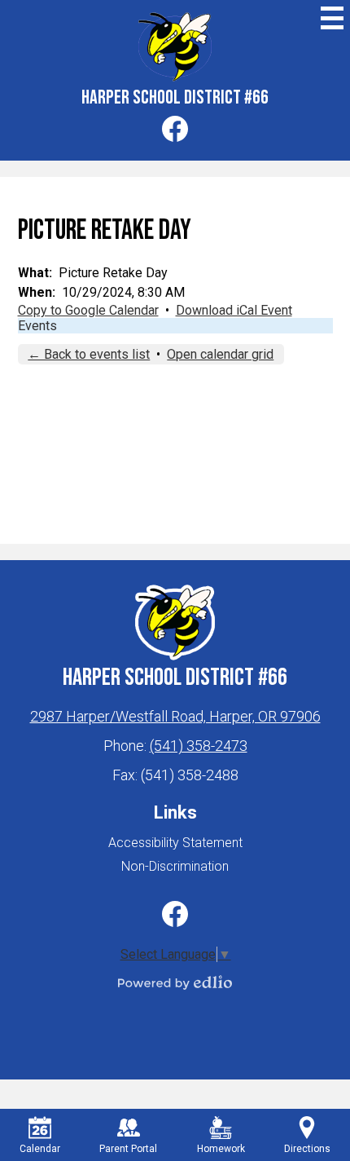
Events (37, 325)
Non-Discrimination (175, 866)
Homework (221, 1148)
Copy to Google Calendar (88, 310)
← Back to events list (89, 354)
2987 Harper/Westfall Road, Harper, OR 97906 (175, 716)
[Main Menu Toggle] (332, 18)
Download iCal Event (234, 310)
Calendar (40, 1148)
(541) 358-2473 (198, 745)
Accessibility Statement (175, 842)
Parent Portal (128, 1148)
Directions (307, 1148)
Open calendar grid (220, 354)
